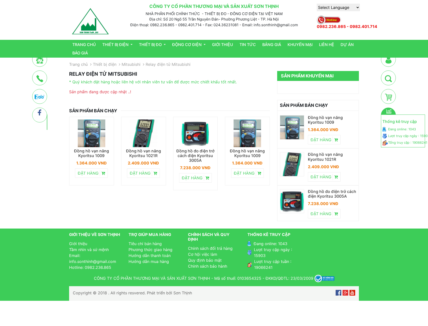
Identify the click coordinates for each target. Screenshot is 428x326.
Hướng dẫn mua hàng (149, 261)
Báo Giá (80, 52)
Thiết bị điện (116, 44)
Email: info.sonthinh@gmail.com (92, 258)
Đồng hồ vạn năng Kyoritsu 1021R (143, 153)
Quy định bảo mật (205, 260)
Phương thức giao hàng (150, 249)
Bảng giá (271, 44)
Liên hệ (326, 44)
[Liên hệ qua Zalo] (39, 96)
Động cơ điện (187, 44)
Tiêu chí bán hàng (145, 243)
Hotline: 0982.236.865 (90, 267)
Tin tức (248, 44)
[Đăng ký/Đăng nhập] (388, 59)
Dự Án (347, 44)
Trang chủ (84, 44)
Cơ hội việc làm (202, 254)
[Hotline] (39, 78)
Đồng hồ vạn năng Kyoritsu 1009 (91, 153)
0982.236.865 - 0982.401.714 (347, 26)
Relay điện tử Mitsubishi (168, 64)
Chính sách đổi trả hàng (210, 248)
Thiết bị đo (151, 44)
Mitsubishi (131, 64)
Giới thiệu (222, 44)
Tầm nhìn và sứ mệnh (89, 249)
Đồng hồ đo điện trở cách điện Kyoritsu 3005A (195, 156)
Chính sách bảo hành (207, 266)
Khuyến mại (300, 44)
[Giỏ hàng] (388, 96)
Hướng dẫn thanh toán (150, 255)
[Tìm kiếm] (388, 78)
